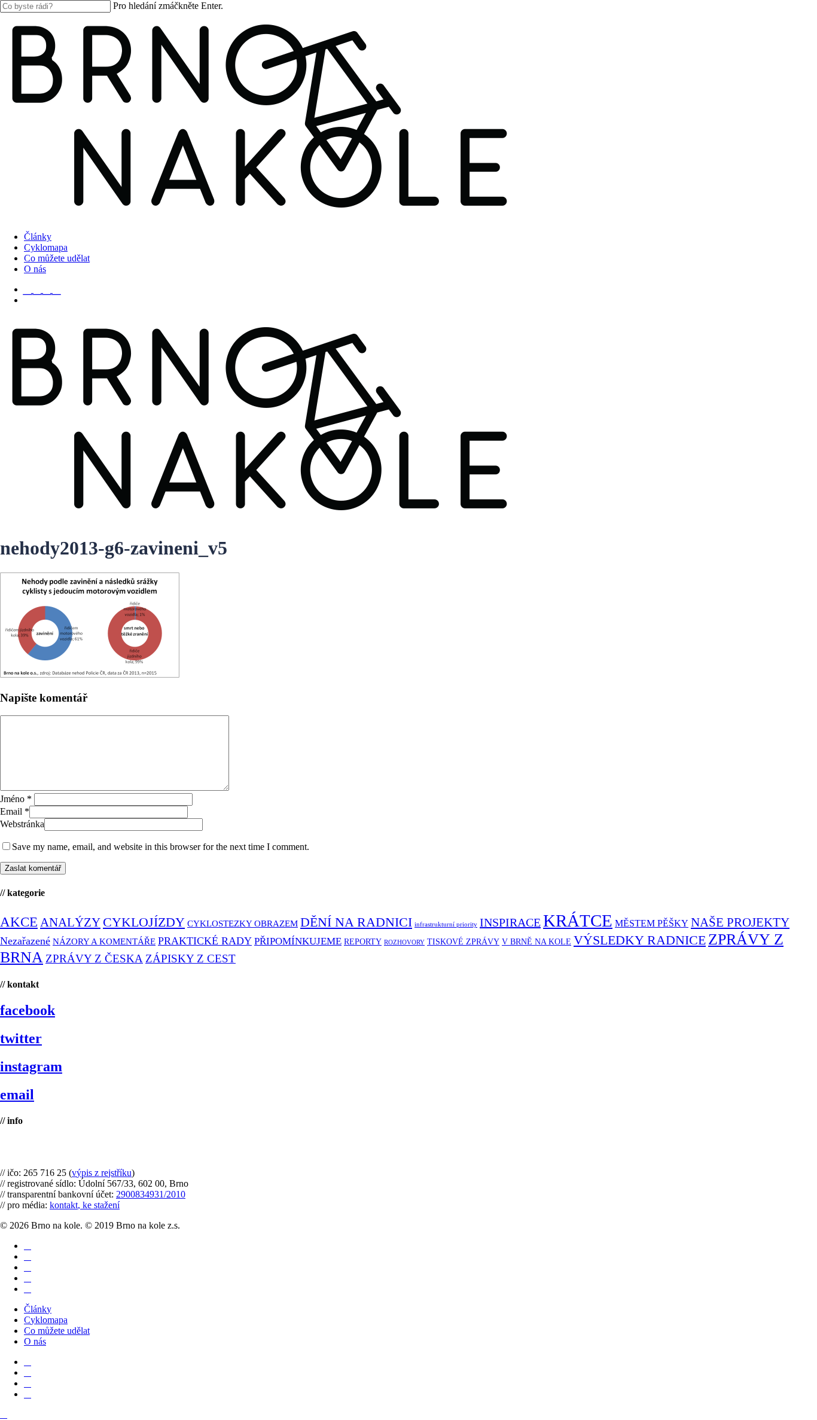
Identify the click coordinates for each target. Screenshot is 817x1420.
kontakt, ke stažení (85, 1205)
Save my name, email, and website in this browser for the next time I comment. (160, 847)
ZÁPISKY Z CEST (190, 958)
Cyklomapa (46, 1320)
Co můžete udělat (57, 1330)
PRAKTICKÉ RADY (205, 941)
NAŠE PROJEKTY (740, 922)
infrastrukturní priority (445, 924)
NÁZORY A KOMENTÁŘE (104, 941)
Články (37, 1309)
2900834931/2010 (150, 1194)
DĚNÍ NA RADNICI (356, 922)
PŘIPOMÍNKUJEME (298, 941)
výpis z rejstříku (102, 1173)
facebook (27, 1010)
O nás (35, 1341)
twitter (21, 1038)
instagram (31, 1066)
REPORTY (363, 941)
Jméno (16, 799)
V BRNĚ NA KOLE (536, 941)
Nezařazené (25, 941)
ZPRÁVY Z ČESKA (94, 958)
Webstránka (22, 824)
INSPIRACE (510, 922)
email (17, 1094)
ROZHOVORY (404, 942)
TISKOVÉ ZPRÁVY (463, 941)
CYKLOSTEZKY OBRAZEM (242, 923)
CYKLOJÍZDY (144, 922)
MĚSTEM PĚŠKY (651, 923)
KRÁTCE (577, 920)
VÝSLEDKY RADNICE (640, 940)
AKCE (19, 922)
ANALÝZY (70, 922)
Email (14, 811)
